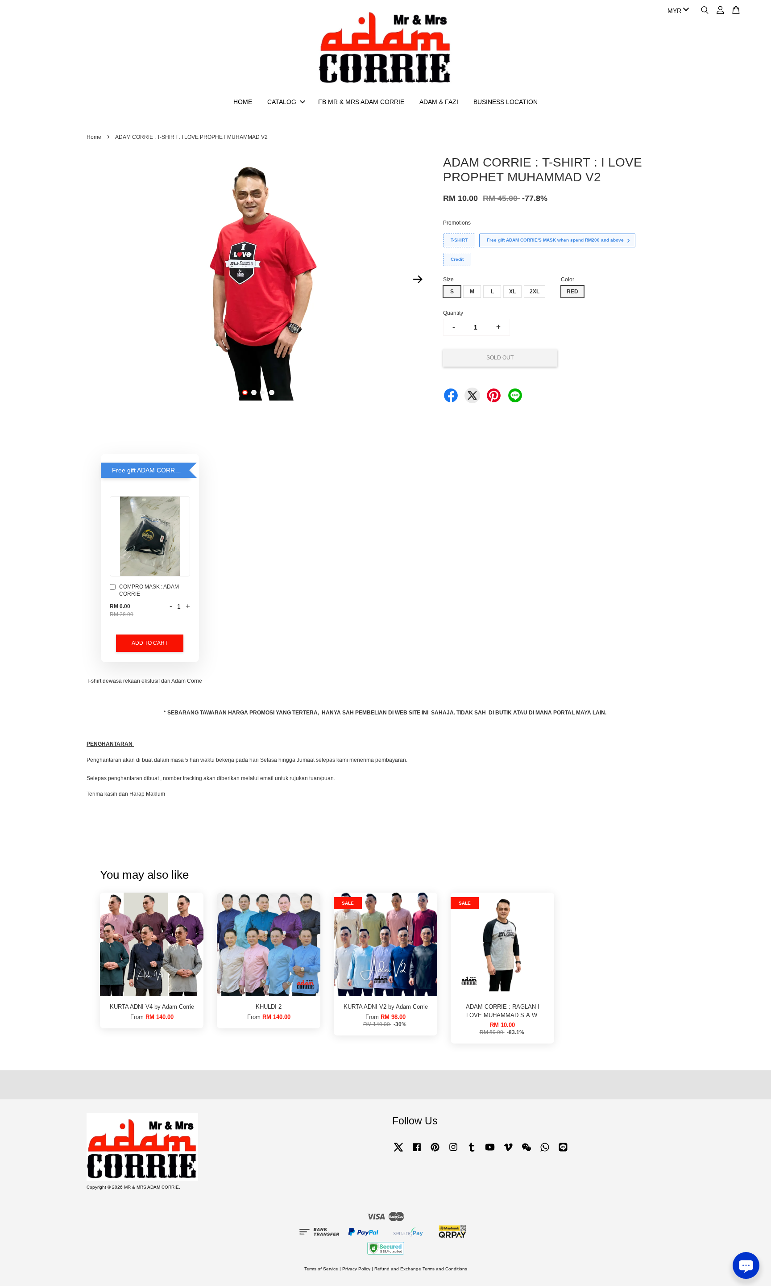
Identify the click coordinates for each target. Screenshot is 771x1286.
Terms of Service (321, 1268)
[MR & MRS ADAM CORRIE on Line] (563, 1151)
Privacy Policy (356, 1268)
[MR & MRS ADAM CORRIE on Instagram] (453, 1151)
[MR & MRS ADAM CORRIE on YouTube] (490, 1151)
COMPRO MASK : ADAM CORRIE (149, 590)
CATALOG (281, 101)
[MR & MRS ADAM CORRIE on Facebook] (416, 1151)
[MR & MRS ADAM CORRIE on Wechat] (526, 1151)
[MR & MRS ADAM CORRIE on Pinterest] (435, 1151)
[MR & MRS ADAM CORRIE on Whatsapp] (545, 1151)
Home (94, 137)
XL (512, 291)
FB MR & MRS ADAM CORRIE (361, 101)
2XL (534, 291)
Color (567, 279)
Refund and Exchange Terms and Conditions (420, 1268)
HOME (242, 101)
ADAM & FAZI (438, 101)
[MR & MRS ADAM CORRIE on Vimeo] (508, 1151)
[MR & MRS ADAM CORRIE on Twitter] (398, 1151)
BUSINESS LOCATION (505, 101)
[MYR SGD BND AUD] (676, 10)
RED (572, 291)
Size (448, 279)
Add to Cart (150, 643)
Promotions (457, 223)
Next (417, 279)
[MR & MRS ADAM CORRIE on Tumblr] (471, 1151)
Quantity (453, 313)
